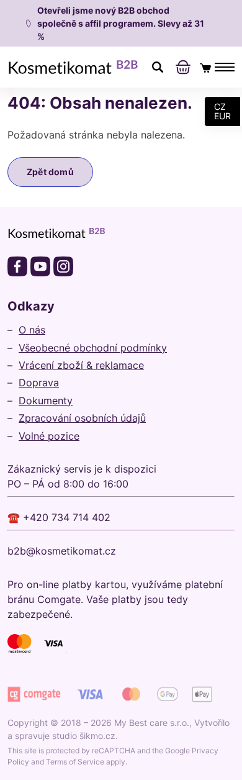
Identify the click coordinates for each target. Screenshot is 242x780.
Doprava (39, 382)
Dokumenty (46, 400)
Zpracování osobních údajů (82, 418)
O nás (32, 330)
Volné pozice (49, 436)
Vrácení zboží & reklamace (81, 365)
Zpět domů (50, 171)
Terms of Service (75, 761)
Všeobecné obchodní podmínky (93, 348)
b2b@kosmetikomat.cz (61, 551)
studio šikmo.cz (83, 735)
